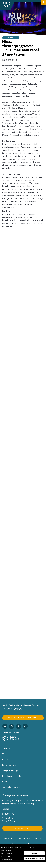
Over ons (6, 754)
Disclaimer (8, 838)
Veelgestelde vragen (10, 771)
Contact (5, 760)
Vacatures (6, 748)
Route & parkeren (9, 765)
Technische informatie (11, 787)
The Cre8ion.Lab (28, 844)
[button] (43, 2)
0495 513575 (8, 814)
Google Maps (22, 828)
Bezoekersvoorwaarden (12, 776)
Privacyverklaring (24, 838)
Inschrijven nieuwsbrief (23, 718)
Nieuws (5, 782)
